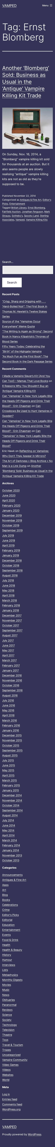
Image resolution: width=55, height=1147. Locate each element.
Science (7, 1014)
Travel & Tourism (12, 1044)
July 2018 (8, 580)
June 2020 (8, 495)
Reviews (7, 1009)
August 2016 (10, 695)
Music (5, 989)
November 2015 (12, 740)
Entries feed (9, 1099)
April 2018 (8, 595)
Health (6, 944)
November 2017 (12, 620)
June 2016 (8, 705)
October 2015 (10, 745)
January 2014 (10, 850)
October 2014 (10, 805)
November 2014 (12, 800)
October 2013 (10, 860)
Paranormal (9, 1004)
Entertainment (17, 203)
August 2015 (10, 755)
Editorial (7, 919)
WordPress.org (11, 1109)
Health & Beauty (12, 949)
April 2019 (8, 545)
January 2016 (10, 730)
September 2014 (12, 810)
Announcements (12, 874)
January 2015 (10, 790)
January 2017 (10, 670)
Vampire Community (14, 1059)
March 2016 (9, 720)
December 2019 (12, 515)
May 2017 (8, 650)
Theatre (7, 1034)
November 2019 (12, 520)
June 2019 (8, 540)
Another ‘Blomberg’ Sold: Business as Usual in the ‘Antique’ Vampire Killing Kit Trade (25, 82)
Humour (7, 959)
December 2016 (12, 675)
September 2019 (12, 530)
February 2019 (11, 550)
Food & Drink (10, 939)
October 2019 (10, 525)
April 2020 (8, 500)
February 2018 (11, 605)
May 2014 (8, 830)
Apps (5, 884)
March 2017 (9, 660)
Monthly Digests (12, 979)
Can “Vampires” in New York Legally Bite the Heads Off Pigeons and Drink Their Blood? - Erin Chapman (27, 400)
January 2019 (10, 555)
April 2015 (8, 775)
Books (6, 899)
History (6, 954)
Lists (5, 969)
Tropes (6, 1049)
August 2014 (10, 815)
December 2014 (12, 795)
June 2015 (8, 765)
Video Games (10, 1064)
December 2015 (12, 735)
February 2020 (11, 505)
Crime (6, 909)
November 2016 (12, 680)
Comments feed (12, 1104)
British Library (19, 207)
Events (6, 934)
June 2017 (8, 645)
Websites (7, 1074)
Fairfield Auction (11, 211)
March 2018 (9, 600)
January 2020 (10, 510)
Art (4, 889)
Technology (9, 1024)
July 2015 (8, 760)
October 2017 (10, 625)
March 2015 (9, 780)
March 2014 (9, 840)
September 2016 (12, 690)
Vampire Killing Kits (37, 219)
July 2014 (8, 820)
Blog (5, 894)
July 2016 (8, 700)
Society (6, 1019)
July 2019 (8, 535)
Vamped (9, 6)
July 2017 (8, 640)
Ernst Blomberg (36, 207)
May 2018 (8, 590)
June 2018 (8, 585)
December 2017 (12, 615)
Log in (6, 1094)
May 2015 (8, 770)
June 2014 (8, 825)
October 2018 (10, 565)
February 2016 (11, 725)
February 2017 (11, 665)
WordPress (34, 1134)
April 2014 (8, 835)
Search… (7, 261)
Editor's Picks (10, 914)
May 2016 (8, 710)
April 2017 (8, 655)
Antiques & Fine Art (30, 199)
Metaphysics (10, 974)
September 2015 (12, 750)
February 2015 (11, 785)
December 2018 (12, 560)
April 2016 (8, 715)
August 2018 (10, 575)
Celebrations (10, 904)
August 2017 (9, 635)
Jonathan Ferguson (32, 211)
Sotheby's (17, 215)
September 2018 (12, 570)
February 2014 (11, 845)
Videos (6, 1069)
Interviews (8, 964)
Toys (5, 1039)
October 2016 (10, 685)
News (5, 994)
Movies (6, 984)
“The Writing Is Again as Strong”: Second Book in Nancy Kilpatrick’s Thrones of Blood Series (27, 336)
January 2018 (10, 610)
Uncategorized (11, 1054)
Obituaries (8, 999)
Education (8, 924)
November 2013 (12, 855)
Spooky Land (31, 215)
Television (8, 1029)
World (5, 1079)
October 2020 (11, 490)
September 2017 (12, 630)
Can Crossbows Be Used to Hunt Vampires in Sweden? (27, 410)
